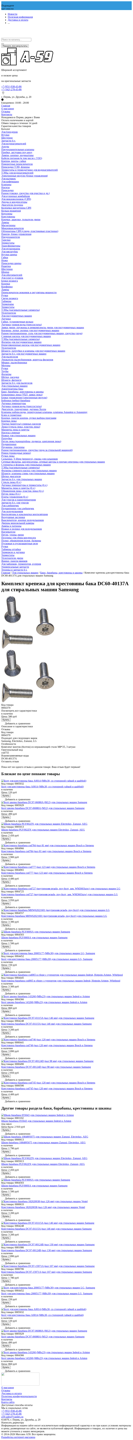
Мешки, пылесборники (14, 362)
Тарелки (6, 240)
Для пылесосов (9, 356)
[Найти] (2, 43)
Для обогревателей (11, 275)
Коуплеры (6, 213)
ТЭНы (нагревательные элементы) (20, 310)
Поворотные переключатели (17, 164)
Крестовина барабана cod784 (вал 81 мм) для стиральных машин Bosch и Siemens (46, 851)
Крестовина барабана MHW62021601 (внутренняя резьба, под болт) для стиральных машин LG (54, 916)
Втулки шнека (9, 254)
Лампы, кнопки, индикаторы (17, 155)
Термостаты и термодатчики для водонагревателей (29, 169)
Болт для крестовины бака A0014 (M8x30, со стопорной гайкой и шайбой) (42, 786)
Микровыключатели (12, 228)
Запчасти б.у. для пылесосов (16, 383)
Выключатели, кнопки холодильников (22, 520)
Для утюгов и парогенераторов (18, 499)
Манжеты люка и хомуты (15, 429)
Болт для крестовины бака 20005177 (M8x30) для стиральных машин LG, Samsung (46, 959)
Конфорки (7, 286)
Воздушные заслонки (13, 517)
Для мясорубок (9, 251)
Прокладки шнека (11, 263)
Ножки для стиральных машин (18, 435)
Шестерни (7, 137)
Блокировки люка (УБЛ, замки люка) (21, 394)
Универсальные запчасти (15, 566)
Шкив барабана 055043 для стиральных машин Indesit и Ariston (36, 1121)
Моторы (5, 365)
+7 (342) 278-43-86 (11, 89)
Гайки (4, 257)
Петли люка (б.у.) (10, 493)
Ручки (4, 295)
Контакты (6, 114)
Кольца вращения (11, 210)
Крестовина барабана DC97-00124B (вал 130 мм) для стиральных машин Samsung (46, 1250)
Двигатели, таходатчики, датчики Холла (23, 409)
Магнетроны (8, 225)
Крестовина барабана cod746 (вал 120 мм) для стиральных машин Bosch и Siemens (47, 1045)
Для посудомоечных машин (16, 315)
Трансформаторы (10, 245)
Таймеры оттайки (11, 549)
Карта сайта (7, 1402)
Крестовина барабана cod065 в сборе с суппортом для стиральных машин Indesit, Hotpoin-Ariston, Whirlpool (60, 980)
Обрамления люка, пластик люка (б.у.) (22, 491)
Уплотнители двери (12, 558)
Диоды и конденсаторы (14, 202)
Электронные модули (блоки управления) (24, 175)
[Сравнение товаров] (2, 36)
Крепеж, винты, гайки (13, 161)
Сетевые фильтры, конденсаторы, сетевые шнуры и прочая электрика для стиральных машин (53, 461)
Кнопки (5, 283)
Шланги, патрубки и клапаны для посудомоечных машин (33, 350)
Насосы (5, 187)
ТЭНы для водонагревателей (17, 172)
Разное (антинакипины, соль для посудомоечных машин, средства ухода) (41, 333)
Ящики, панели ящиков (14, 561)
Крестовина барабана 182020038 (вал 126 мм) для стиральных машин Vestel (43, 1207)
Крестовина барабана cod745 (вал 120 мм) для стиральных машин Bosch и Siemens (47, 1088)
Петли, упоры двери (12, 534)
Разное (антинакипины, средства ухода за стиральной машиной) (37, 450)
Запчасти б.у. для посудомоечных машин (23, 353)
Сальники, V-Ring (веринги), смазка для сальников (29, 458)
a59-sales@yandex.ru (12, 1416)
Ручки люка (7, 456)
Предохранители (10, 237)
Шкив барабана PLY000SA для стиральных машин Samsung (34, 937)
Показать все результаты (15, 46)
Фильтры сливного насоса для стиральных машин (29, 470)
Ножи (4, 260)
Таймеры (6, 301)
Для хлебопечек (10, 505)
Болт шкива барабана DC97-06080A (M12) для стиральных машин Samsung (43, 808)
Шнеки (5, 272)
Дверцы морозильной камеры (17, 523)
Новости (12, 14)
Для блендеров (9, 132)
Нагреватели (8, 531)
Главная (5, 105)
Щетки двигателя (11, 476)
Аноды (5, 146)
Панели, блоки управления (16, 234)
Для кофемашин (10, 181)
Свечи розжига (9, 298)
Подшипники (8, 444)
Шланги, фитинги (11, 380)
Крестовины (8, 216)
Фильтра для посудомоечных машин (21, 342)
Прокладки (7, 190)
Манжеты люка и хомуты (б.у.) (18, 488)
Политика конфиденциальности (19, 1396)
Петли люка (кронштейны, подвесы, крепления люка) (31, 441)
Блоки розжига (9, 280)
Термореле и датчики (13, 552)
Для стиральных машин (14, 385)
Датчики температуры (13, 403)
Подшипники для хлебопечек (17, 508)
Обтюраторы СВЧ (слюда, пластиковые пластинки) (29, 231)
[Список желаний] (2, 32)
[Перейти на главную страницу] (27, 64)
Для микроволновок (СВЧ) (16, 199)
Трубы (4, 371)
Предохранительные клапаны (17, 149)
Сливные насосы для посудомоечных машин (26, 336)
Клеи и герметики (11, 415)
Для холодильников (12, 511)
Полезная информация (20, 17)
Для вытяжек (8, 178)
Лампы (5, 222)
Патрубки (6, 438)
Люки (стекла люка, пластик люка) (20, 426)
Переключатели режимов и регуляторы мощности (29, 292)
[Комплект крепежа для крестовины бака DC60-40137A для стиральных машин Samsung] (27, 648)
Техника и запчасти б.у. (14, 569)
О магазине (7, 108)
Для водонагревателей (13, 143)
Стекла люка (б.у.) (11, 482)
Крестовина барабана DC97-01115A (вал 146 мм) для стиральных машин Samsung (46, 1023)
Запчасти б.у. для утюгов (15, 502)
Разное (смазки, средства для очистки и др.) (25, 193)
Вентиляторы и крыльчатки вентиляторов (24, 514)
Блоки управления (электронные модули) (24, 397)
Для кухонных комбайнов (15, 196)
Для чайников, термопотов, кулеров (21, 564)
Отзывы (5, 111)
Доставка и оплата (18, 19)
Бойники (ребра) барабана (15, 400)
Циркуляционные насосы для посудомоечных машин (30, 345)
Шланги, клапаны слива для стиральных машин (28, 473)
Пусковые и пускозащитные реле (19, 543)
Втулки (5, 134)
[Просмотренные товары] (3, 29)
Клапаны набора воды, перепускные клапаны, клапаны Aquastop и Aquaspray (44, 412)
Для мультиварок (10, 248)
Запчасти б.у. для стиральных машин (21, 479)
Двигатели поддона (12, 205)
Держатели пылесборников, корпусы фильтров (27, 359)
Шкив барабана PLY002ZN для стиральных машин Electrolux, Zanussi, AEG (43, 829)
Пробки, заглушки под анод (16, 152)
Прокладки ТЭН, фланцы (15, 167)
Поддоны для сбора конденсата (18, 537)
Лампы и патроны (11, 526)
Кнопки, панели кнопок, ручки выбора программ (28, 418)
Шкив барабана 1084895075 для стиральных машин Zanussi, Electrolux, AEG (43, 1142)
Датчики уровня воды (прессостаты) (21, 324)
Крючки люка (9, 421)
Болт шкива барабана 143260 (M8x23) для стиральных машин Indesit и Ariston (44, 1002)
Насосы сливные (10, 432)
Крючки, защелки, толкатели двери (20, 219)
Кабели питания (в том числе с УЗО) (21, 158)
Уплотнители (8, 313)
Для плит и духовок (12, 277)
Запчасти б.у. (8, 140)
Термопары (7, 304)
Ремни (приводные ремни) (16, 453)
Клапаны (6, 184)
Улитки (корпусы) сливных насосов (21, 423)
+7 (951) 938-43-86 (11, 86)
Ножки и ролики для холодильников (21, 529)
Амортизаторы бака (12, 388)
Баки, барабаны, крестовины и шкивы (22, 391)
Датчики (6, 318)
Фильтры (6, 374)
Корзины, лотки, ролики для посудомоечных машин (30, 330)
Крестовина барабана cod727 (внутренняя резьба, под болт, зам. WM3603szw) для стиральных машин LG (59, 894)
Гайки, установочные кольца (17, 321)
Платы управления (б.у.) (14, 496)
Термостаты (7, 242)
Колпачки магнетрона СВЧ (16, 207)
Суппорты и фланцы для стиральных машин (26, 464)
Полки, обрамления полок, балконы (21, 540)
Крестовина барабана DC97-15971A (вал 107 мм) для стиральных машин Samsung (46, 1272)
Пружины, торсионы (12, 447)
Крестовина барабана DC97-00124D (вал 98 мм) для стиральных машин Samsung (46, 1067)
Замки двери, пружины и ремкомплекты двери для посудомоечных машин (42, 327)
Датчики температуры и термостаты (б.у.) (24, 485)
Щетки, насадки (10, 377)
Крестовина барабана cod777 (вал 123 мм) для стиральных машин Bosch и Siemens (47, 872)
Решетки (6, 266)
